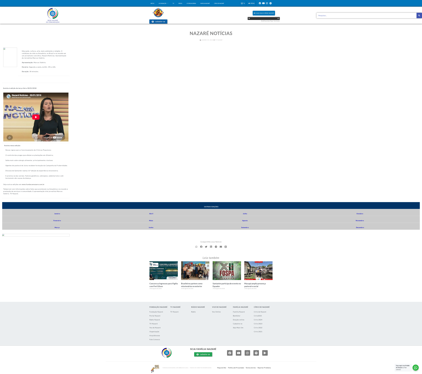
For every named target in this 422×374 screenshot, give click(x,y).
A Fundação (162, 3)
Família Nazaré (205, 3)
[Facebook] (259, 3)
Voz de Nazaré (155, 328)
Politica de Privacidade (236, 368)
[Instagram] (266, 3)
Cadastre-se (237, 324)
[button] (264, 13)
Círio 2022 (258, 328)
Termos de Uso (251, 368)
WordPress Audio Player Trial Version (270, 21)
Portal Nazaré (154, 316)
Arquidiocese (154, 335)
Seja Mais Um (238, 328)
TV (173, 3)
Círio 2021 (258, 331)
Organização (154, 331)
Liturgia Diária (191, 3)
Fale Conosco (154, 339)
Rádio (180, 3)
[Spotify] (270, 3)
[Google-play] (265, 353)
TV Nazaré (218, 40)
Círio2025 (258, 316)
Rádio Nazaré (154, 320)
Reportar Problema (264, 368)
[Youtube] (263, 3)
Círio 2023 (258, 324)
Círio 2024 (258, 320)
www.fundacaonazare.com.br (33, 184)
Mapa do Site (221, 368)
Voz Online (216, 312)
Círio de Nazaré (219, 3)
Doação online (238, 320)
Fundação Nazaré (156, 312)
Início (152, 3)
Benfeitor (236, 316)
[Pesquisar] (419, 15)
